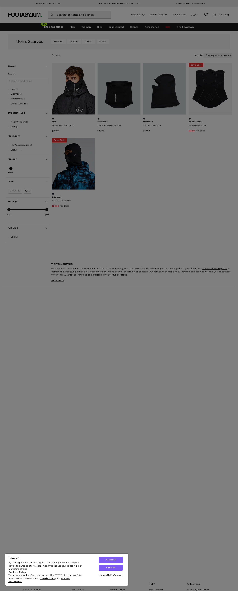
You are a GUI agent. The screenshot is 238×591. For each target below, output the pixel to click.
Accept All (111, 560)
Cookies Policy (17, 572)
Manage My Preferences (110, 575)
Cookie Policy (48, 578)
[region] (66, 569)
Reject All (110, 567)
